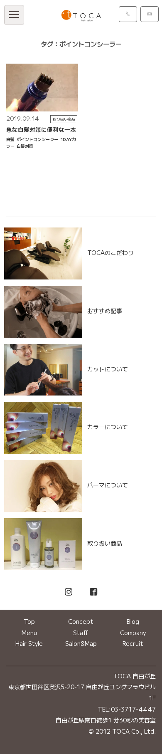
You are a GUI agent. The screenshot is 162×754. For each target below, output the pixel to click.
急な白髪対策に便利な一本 (41, 129)
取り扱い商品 (64, 119)
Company (133, 632)
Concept (80, 621)
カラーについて (107, 427)
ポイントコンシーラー (37, 139)
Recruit (133, 643)
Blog (133, 621)
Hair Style (29, 643)
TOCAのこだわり (110, 252)
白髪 (10, 139)
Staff (80, 632)
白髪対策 (25, 146)
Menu (29, 632)
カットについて (107, 369)
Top (29, 621)
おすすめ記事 (104, 311)
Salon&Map (81, 643)
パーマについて (107, 485)
